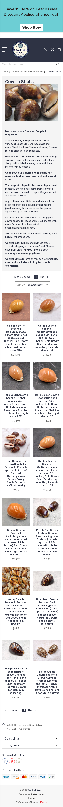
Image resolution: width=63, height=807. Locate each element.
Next (43, 276)
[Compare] (52, 51)
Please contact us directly (21, 156)
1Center (43, 802)
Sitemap (32, 798)
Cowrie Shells (31, 172)
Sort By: (20, 284)
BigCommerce (37, 794)
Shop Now (31, 27)
